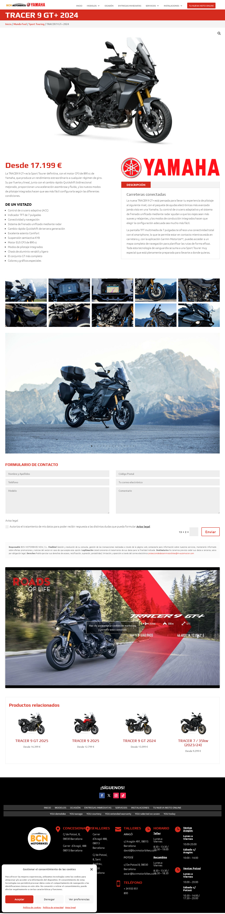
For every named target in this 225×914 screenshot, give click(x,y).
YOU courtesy (93, 814)
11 (121, 446)
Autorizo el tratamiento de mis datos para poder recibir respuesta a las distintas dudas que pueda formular (80, 526)
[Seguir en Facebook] (102, 795)
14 (130, 446)
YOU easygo (76, 814)
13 (127, 446)
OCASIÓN (109, 5)
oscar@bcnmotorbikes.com (140, 873)
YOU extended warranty (118, 814)
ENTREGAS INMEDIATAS (129, 5)
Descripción (136, 185)
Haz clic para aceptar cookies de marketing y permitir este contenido (112, 627)
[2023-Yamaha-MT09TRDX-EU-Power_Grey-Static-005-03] (112, 452)
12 (124, 446)
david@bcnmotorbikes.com (140, 850)
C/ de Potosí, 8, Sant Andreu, (100, 859)
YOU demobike (58, 814)
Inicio (8, 24)
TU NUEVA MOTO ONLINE (201, 5)
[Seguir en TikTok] (123, 795)
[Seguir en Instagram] (116, 795)
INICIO (79, 5)
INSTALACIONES (171, 5)
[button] (91, 869)
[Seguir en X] (109, 795)
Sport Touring (36, 24)
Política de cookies (32, 907)
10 (118, 446)
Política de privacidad (53, 907)
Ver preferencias (79, 899)
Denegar (49, 899)
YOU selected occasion (147, 814)
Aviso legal (70, 907)
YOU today (169, 814)
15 (133, 446)
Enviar (210, 531)
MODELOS (92, 5)
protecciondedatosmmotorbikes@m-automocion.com (171, 553)
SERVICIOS (151, 5)
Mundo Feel (20, 24)
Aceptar (19, 899)
